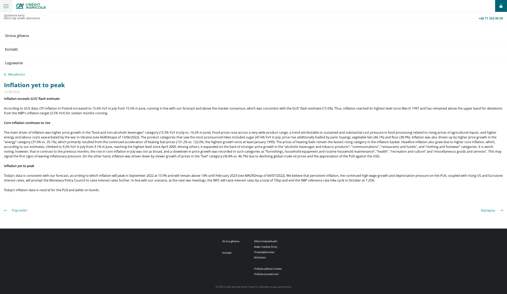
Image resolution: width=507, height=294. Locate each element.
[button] (6, 6)
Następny (488, 210)
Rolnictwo (260, 257)
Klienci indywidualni (265, 241)
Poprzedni (19, 210)
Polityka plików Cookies (268, 268)
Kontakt (11, 49)
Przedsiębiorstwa (264, 252)
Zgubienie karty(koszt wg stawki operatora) (253, 17)
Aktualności (16, 75)
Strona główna (17, 35)
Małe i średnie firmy (265, 247)
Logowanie (14, 63)
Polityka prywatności (266, 274)
